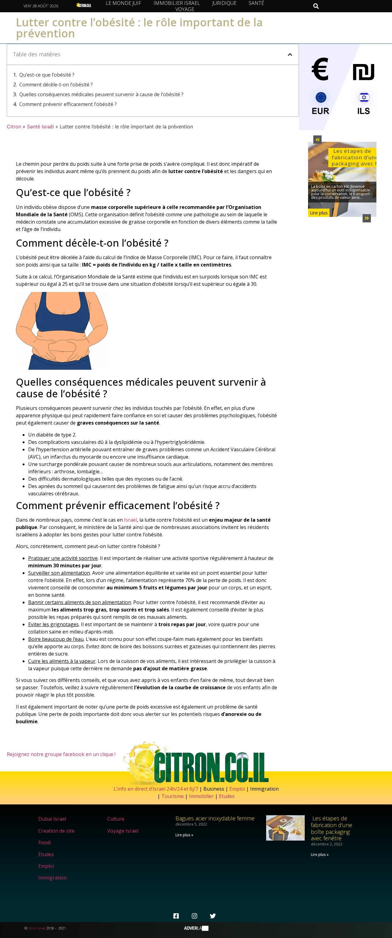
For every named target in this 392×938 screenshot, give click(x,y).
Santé (256, 3)
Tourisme (172, 796)
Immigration (52, 877)
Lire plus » (184, 835)
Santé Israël (40, 126)
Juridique (224, 3)
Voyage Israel (122, 830)
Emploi (237, 788)
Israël (130, 519)
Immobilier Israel (176, 3)
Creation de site (56, 830)
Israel (42, 928)
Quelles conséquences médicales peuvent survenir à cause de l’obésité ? (101, 94)
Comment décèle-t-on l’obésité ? (56, 84)
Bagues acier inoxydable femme (214, 818)
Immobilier (201, 796)
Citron (14, 126)
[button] (316, 6)
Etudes (227, 796)
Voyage (184, 9)
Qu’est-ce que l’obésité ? (46, 74)
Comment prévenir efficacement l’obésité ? (68, 104)
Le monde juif (123, 3)
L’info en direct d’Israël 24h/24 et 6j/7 (156, 788)
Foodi (44, 842)
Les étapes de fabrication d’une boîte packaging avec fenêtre (331, 828)
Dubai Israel (52, 818)
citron (337, 171)
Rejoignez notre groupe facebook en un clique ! (61, 754)
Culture (115, 818)
